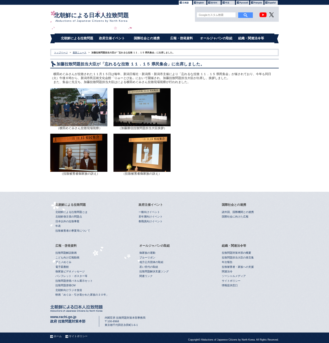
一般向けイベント (149, 212)
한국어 (214, 2)
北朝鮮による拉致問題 (77, 38)
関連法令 (227, 271)
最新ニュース (79, 52)
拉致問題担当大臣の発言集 (238, 257)
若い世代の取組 (148, 266)
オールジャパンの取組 (216, 38)
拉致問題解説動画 (66, 252)
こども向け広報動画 (67, 257)
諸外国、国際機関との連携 (238, 212)
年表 (58, 226)
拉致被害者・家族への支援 (238, 266)
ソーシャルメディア (234, 276)
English (200, 2)
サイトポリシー (231, 280)
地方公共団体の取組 (151, 262)
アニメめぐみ (63, 262)
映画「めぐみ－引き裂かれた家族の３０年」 (82, 294)
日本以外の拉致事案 (67, 221)
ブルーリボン (147, 257)
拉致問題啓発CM (65, 285)
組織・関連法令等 (251, 38)
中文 (227, 2)
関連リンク (146, 276)
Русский (244, 2)
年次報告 (227, 262)
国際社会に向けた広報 (235, 216)
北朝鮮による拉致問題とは (71, 212)
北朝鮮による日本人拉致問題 (91, 17)
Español (272, 2)
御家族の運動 (147, 252)
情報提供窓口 (230, 285)
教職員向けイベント (151, 221)
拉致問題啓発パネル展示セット (74, 280)
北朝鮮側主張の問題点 (68, 216)
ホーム (58, 336)
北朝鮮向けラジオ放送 (68, 290)
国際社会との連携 (147, 38)
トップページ (61, 52)
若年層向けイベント (151, 216)
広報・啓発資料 (181, 38)
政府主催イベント (112, 38)
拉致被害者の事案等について (72, 230)
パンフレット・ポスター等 (71, 276)
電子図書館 (62, 266)
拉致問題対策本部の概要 (236, 252)
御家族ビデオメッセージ (70, 271)
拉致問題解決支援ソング (154, 271)
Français (258, 2)
